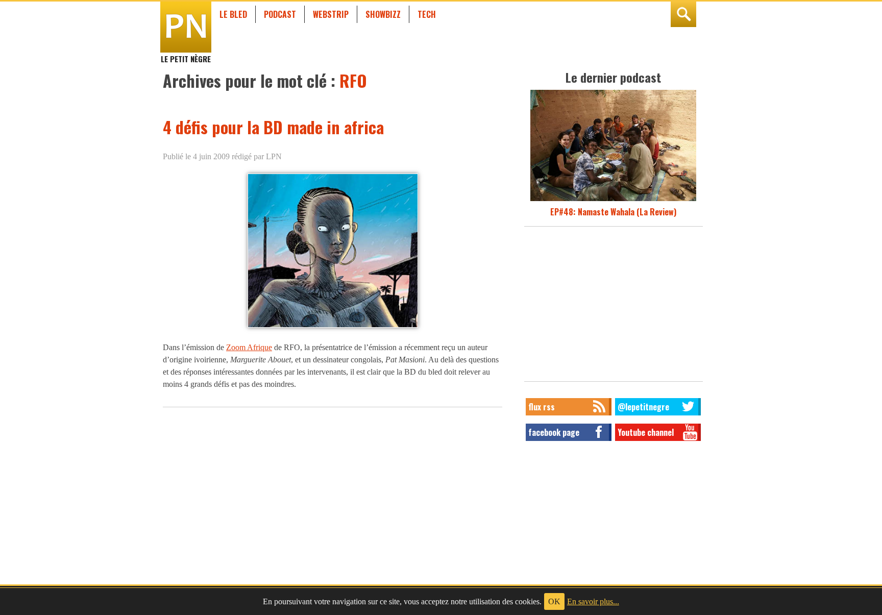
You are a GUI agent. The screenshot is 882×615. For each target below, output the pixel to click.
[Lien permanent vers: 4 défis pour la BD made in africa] (333, 327)
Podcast (280, 14)
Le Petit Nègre (186, 54)
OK (554, 601)
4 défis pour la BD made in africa (273, 127)
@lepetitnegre (643, 407)
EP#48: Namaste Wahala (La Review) (613, 212)
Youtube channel (646, 432)
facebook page (553, 432)
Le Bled (233, 14)
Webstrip (331, 14)
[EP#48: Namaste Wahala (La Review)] (613, 199)
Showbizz (383, 14)
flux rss (541, 407)
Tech (427, 14)
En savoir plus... (593, 601)
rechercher (683, 14)
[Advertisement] (613, 307)
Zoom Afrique (249, 347)
